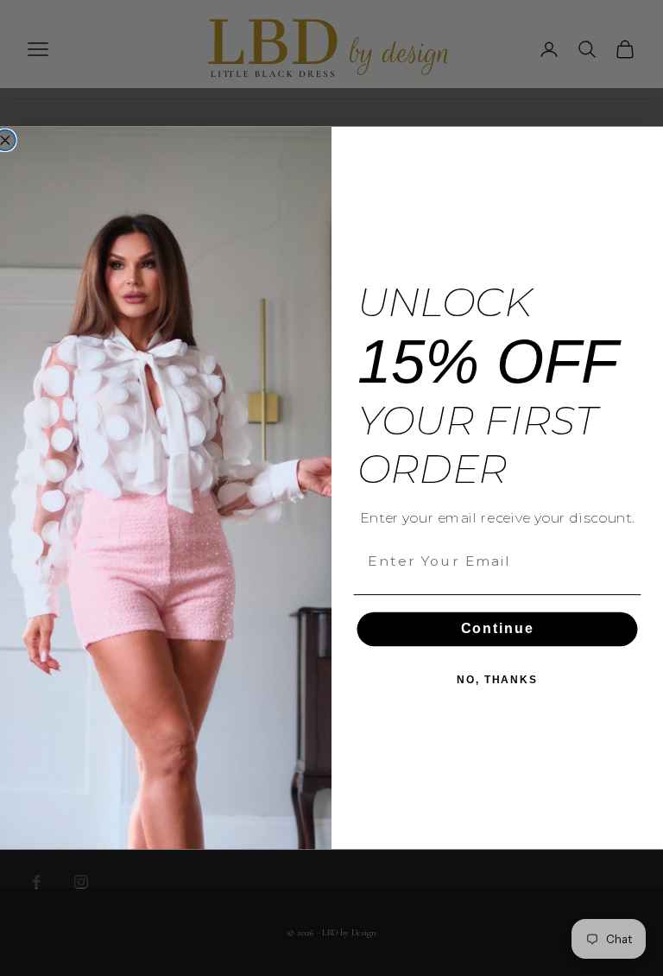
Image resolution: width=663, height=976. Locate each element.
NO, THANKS (497, 681)
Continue (497, 629)
